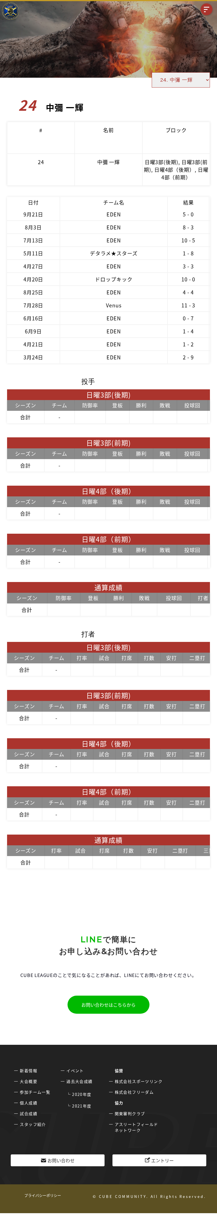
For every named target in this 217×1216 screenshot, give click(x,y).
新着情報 (28, 1070)
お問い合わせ (61, 1160)
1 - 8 (188, 253)
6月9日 (33, 331)
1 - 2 (188, 344)
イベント (75, 1070)
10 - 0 (188, 279)
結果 (188, 202)
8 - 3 (188, 227)
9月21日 (33, 214)
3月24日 (33, 357)
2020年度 (81, 1094)
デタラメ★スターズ (113, 253)
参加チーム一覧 (35, 1092)
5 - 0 (188, 214)
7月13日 (33, 240)
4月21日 (33, 344)
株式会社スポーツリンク (138, 1081)
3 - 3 (188, 266)
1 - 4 (188, 331)
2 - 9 (188, 357)
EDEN (114, 214)
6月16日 (33, 318)
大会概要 (28, 1081)
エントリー (162, 1160)
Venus (113, 305)
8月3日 (33, 227)
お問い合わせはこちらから (108, 1004)
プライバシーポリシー (42, 1195)
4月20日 (33, 279)
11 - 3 (188, 305)
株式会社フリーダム (134, 1092)
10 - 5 (188, 240)
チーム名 (113, 202)
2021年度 (81, 1106)
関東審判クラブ (130, 1113)
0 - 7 (188, 318)
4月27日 (33, 266)
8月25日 (33, 292)
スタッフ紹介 (33, 1124)
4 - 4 (188, 292)
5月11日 (33, 253)
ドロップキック (113, 279)
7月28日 (33, 305)
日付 (33, 202)
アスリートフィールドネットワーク (136, 1127)
